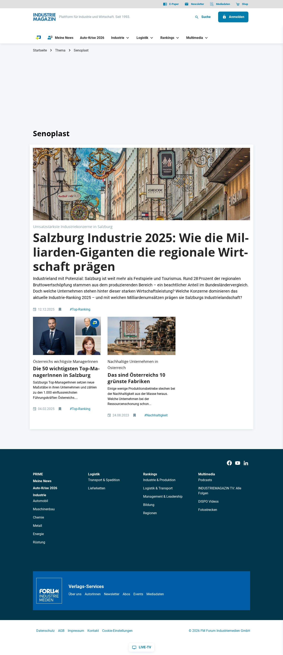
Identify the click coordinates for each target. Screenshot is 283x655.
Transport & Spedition (104, 480)
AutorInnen (93, 594)
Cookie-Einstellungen (117, 631)
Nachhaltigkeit (156, 415)
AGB (61, 631)
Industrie (39, 495)
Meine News (42, 481)
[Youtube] (237, 463)
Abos (126, 594)
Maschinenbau (44, 509)
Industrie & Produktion (159, 480)
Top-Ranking (80, 309)
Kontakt (93, 631)
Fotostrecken (207, 510)
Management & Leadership (163, 496)
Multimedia (206, 474)
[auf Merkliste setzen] (60, 309)
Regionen (150, 513)
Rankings (150, 474)
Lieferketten (96, 488)
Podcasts (205, 480)
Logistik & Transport (158, 488)
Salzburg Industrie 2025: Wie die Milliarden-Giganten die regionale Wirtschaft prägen (141, 252)
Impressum (76, 631)
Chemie (38, 517)
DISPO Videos (208, 501)
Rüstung (39, 542)
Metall (37, 526)
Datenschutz (45, 631)
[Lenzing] (141, 336)
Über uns (75, 594)
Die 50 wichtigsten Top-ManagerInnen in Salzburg (66, 371)
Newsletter (111, 594)
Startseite (40, 50)
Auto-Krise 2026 (45, 488)
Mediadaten (155, 594)
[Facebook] (229, 463)
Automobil (40, 501)
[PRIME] (38, 37)
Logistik (94, 474)
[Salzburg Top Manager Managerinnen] (67, 336)
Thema (60, 50)
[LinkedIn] (245, 463)
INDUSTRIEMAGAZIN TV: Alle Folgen (219, 490)
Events (138, 594)
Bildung (148, 505)
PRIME (38, 474)
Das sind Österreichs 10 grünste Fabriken (136, 378)
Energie (38, 534)
